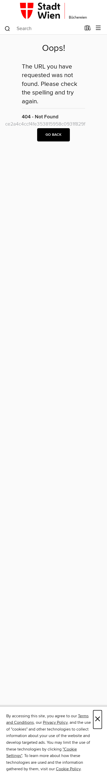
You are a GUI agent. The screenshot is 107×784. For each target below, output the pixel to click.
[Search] (7, 28)
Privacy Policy (55, 722)
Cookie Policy (68, 769)
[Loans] (87, 29)
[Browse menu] (98, 28)
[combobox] (42, 28)
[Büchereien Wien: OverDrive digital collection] (53, 11)
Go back (53, 134)
